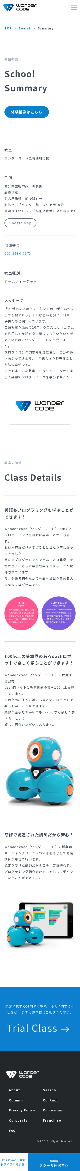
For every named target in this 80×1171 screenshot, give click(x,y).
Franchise (52, 1120)
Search (25, 28)
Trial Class (32, 1027)
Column (16, 1100)
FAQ (12, 1130)
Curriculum (53, 1110)
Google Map (20, 222)
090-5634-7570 (17, 253)
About (14, 1090)
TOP (8, 28)
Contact (50, 1100)
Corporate (18, 1120)
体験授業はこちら (26, 112)
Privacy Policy (22, 1110)
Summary (46, 28)
